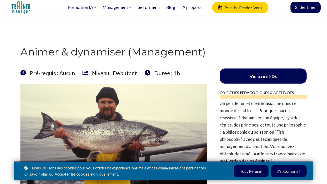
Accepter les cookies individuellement (86, 174)
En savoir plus (36, 174)
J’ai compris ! (288, 171)
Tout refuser (251, 171)
